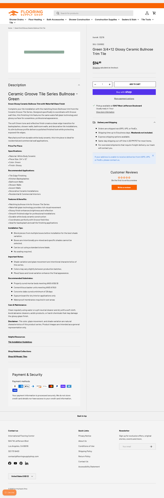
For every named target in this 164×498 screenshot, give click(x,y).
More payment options (124, 98)
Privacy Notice (84, 436)
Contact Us (83, 461)
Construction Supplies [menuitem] (106, 19)
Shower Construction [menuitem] (79, 19)
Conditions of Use (86, 446)
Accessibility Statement (89, 466)
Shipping (96, 68)
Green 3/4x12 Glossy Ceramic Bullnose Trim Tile (30, 28)
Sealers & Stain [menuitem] (129, 19)
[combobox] (93, 13)
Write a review (124, 187)
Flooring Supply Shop (20, 489)
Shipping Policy (85, 451)
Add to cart (135, 84)
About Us (82, 441)
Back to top (82, 416)
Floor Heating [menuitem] (35, 19)
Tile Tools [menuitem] (146, 19)
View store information (105, 112)
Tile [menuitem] (11, 22)
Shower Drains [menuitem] (16, 19)
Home (10, 28)
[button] (154, 13)
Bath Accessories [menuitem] (55, 19)
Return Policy (84, 456)
